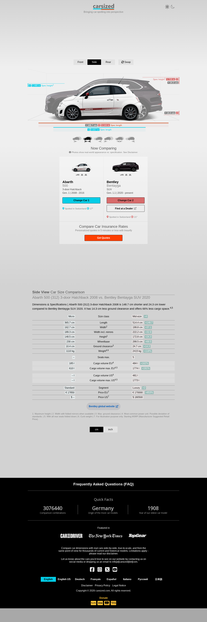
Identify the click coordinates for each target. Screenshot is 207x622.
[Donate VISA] (100, 603)
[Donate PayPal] (93, 603)
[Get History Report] (103, 233)
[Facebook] (92, 571)
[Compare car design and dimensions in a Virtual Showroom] (103, 9)
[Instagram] (100, 571)
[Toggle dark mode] (170, 7)
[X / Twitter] (107, 571)
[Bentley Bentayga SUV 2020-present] (126, 189)
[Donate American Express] (113, 603)
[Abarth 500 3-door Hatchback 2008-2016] (81, 189)
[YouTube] (115, 571)
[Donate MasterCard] (107, 603)
